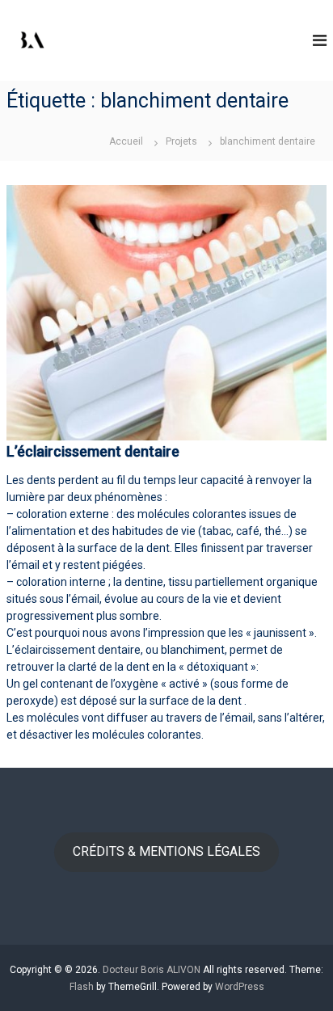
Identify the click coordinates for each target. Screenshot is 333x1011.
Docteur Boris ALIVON (151, 969)
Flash (82, 986)
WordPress (239, 986)
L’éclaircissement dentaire (92, 451)
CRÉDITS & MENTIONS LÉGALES (166, 851)
